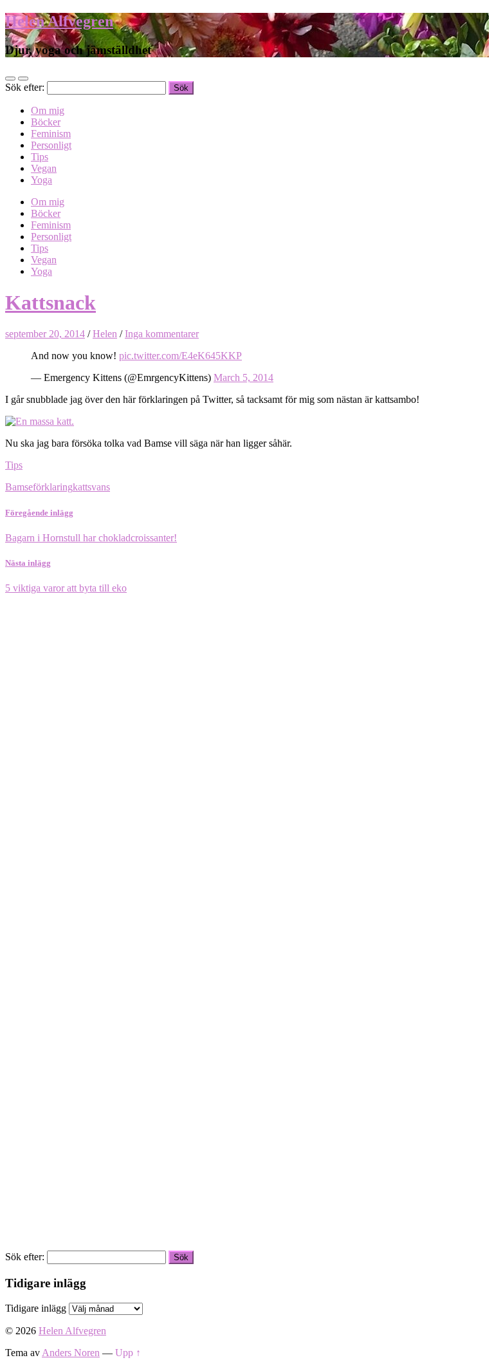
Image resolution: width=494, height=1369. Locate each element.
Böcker (45, 121)
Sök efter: (24, 87)
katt (80, 486)
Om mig (47, 110)
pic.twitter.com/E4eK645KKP (180, 355)
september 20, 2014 (45, 333)
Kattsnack (50, 302)
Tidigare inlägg (35, 1308)
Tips (39, 156)
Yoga (41, 179)
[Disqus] (247, 755)
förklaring (53, 486)
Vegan (44, 168)
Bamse (19, 486)
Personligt (51, 145)
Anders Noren (71, 1352)
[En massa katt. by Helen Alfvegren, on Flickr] (39, 421)
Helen (105, 333)
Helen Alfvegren (59, 21)
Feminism (51, 133)
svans (98, 486)
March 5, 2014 (243, 377)
